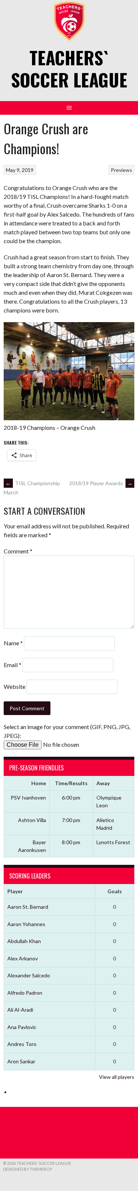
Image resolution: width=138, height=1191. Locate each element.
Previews (121, 170)
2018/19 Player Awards (100, 483)
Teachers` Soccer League (69, 68)
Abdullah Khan (24, 941)
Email (12, 664)
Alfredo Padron (24, 993)
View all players (116, 1077)
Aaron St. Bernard (27, 907)
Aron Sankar (21, 1061)
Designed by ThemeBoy (27, 1169)
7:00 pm (71, 820)
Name (13, 642)
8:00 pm (71, 842)
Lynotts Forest (113, 842)
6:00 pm (71, 797)
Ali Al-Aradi (20, 1010)
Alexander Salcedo (28, 975)
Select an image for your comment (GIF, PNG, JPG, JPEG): (67, 731)
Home (38, 783)
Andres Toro (21, 1044)
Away (103, 783)
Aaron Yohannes (26, 924)
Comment (18, 551)
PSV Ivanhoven (28, 797)
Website (14, 686)
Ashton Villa (32, 820)
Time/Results (71, 783)
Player (15, 891)
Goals (114, 891)
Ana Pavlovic (21, 1027)
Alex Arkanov (22, 958)
